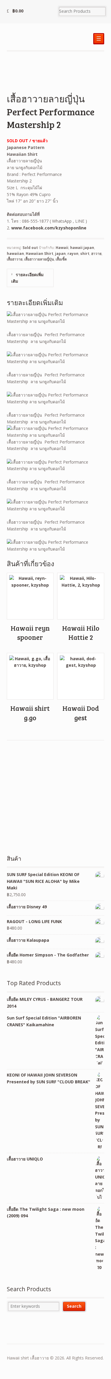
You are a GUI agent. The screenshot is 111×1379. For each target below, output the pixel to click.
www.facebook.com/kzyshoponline (48, 228)
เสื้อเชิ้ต (61, 259)
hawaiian (15, 253)
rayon (72, 253)
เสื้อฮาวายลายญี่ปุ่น (39, 259)
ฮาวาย (96, 253)
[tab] (30, 278)
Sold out (30, 247)
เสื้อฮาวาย (14, 259)
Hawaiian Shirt (39, 253)
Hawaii (62, 247)
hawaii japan (82, 247)
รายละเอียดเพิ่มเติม (27, 278)
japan (60, 253)
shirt (84, 253)
